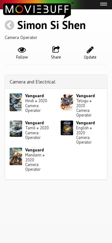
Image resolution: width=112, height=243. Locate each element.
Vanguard (34, 95)
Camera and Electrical (32, 82)
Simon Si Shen (51, 24)
